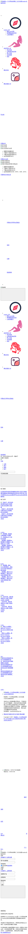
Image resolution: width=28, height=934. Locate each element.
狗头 (17, 493)
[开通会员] (12, 785)
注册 (2, 884)
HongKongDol (19, 495)
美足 (14, 493)
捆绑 (14, 491)
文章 (5, 464)
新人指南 (3, 932)
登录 (2, 867)
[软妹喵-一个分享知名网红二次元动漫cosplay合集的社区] (15, 694)
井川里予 (20, 493)
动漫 (17, 491)
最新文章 (11, 714)
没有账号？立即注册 (6, 857)
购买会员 (8, 932)
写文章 (2, 114)
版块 (5, 467)
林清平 (14, 495)
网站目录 (6, 714)
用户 (5, 465)
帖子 (5, 469)
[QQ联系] (15, 744)
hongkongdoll (8, 495)
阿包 (7, 491)
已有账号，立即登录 (6, 870)
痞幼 (9, 491)
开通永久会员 (4, 159)
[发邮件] (15, 768)
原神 (12, 491)
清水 (24, 495)
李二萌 (25, 493)
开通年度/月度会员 (6, 174)
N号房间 (3, 495)
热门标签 (16, 714)
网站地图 (22, 714)
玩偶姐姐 (4, 493)
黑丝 (4, 491)
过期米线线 (10, 493)
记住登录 (4, 865)
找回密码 (9, 865)
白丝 (2, 491)
